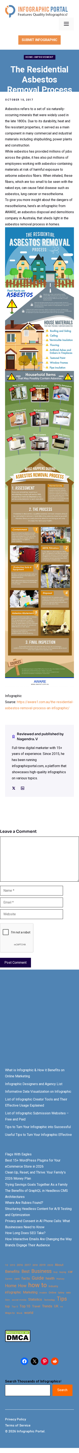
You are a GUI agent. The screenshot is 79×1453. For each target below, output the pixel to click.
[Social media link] (14, 788)
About (59, 1265)
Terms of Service (18, 1425)
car (70, 1272)
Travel (36, 1306)
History (60, 1278)
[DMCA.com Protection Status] (17, 1341)
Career (8, 1278)
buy (56, 1272)
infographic (13, 1292)
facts (25, 1278)
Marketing (30, 1292)
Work (19, 1313)
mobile (43, 1292)
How (22, 1285)
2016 (20, 1265)
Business (41, 1271)
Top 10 (25, 1306)
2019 (42, 1265)
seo (68, 1292)
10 (6, 1265)
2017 (28, 1265)
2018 (34, 1265)
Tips (62, 1299)
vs (61, 1306)
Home (10, 1285)
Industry (53, 1286)
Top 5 (15, 1306)
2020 (50, 1265)
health (50, 1278)
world (28, 1313)
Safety (61, 1292)
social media (19, 1300)
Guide (38, 1278)
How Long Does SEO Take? (25, 1233)
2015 (12, 1265)
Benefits (12, 1271)
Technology (49, 1300)
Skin (7, 1300)
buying (62, 1272)
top (7, 1306)
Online (52, 1292)
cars (17, 1278)
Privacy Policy (15, 1419)
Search (62, 1390)
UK (56, 1306)
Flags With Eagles (18, 1154)
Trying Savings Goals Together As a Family (36, 1185)
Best (25, 1271)
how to (37, 1285)
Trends (47, 1306)
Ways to (10, 1313)
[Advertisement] (39, 1022)
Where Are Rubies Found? (24, 1203)
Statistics (35, 1299)
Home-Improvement (39, 57)
